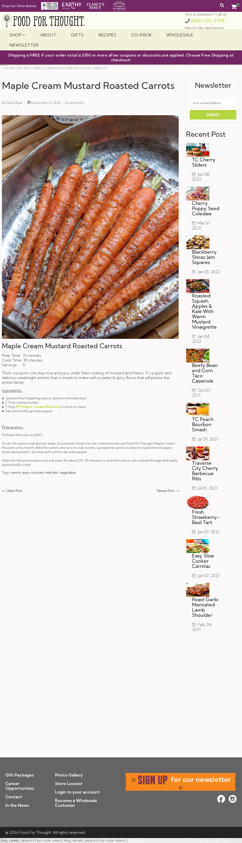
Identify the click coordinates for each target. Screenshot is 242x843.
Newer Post (166, 491)
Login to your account (77, 792)
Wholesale (179, 35)
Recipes (107, 35)
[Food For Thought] (49, 6)
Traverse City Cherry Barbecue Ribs (205, 470)
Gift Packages (19, 775)
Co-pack (141, 35)
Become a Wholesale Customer (76, 803)
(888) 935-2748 (207, 21)
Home (9, 68)
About (48, 35)
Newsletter (24, 45)
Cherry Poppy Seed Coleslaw (205, 208)
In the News (17, 805)
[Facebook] (221, 799)
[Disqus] (90, 559)
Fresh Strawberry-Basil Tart (206, 517)
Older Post (14, 491)
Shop (15, 35)
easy (26, 472)
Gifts (77, 35)
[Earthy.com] (72, 5)
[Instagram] (233, 799)
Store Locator (68, 783)
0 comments (74, 103)
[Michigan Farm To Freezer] (119, 5)
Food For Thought (35, 832)
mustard (37, 472)
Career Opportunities (19, 786)
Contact (13, 796)
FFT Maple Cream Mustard (37, 407)
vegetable (67, 472)
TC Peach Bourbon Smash (202, 424)
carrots (15, 472)
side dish (51, 472)
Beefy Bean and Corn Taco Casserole (205, 373)
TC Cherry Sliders (204, 162)
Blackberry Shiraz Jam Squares (204, 257)
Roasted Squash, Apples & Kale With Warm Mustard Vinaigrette (204, 311)
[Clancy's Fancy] (95, 5)
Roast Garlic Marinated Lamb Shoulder (205, 607)
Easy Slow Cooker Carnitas (203, 561)
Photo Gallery (69, 775)
